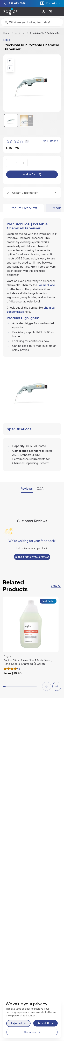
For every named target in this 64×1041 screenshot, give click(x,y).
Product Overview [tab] (23, 208)
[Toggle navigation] (58, 11)
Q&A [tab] (40, 488)
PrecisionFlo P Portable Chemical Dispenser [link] (45, 33)
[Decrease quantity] (10, 163)
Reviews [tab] (27, 488)
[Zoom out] (10, 68)
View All (56, 585)
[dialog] (32, 1018)
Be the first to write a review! (32, 556)
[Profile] (43, 11)
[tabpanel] (32, 341)
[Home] (10, 11)
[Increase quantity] (23, 163)
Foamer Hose (46, 285)
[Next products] (56, 686)
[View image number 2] (26, 120)
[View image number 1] (11, 120)
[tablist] (32, 208)
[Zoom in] (10, 61)
